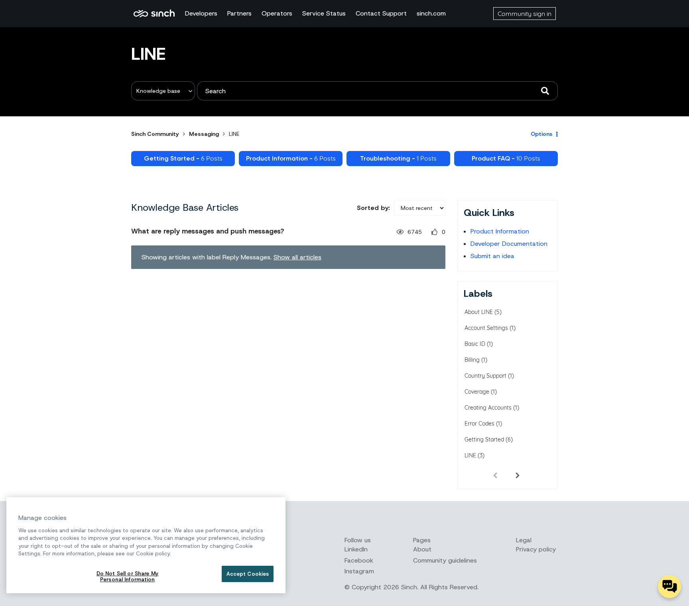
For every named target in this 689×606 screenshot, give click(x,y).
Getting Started (484, 439)
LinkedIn (356, 549)
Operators (277, 13)
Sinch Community (154, 14)
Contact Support (381, 13)
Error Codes (479, 423)
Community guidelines (445, 560)
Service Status (324, 13)
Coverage (477, 391)
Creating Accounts (488, 407)
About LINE (479, 312)
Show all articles (297, 257)
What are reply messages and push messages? (207, 231)
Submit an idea (492, 256)
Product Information (499, 231)
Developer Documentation (508, 243)
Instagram (359, 571)
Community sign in (524, 14)
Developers (201, 13)
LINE (470, 455)
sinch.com (431, 13)
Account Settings (486, 327)
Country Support (485, 375)
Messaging (204, 133)
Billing (472, 359)
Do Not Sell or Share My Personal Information (127, 576)
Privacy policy (536, 549)
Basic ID (475, 343)
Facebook (358, 560)
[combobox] (377, 90)
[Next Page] (517, 474)
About (422, 549)
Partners (239, 13)
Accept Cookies (247, 574)
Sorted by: (373, 208)
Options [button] (542, 133)
